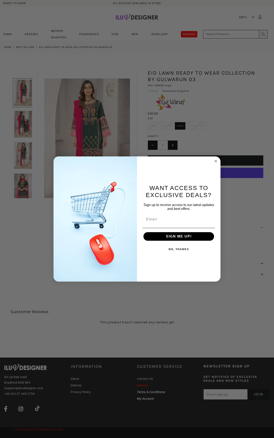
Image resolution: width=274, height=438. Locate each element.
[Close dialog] (215, 161)
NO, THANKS (179, 249)
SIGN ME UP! (179, 236)
